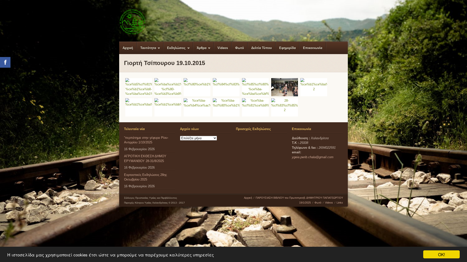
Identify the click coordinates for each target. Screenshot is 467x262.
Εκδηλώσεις (175, 50)
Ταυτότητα (146, 50)
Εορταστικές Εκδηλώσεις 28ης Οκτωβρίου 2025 (145, 177)
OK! (441, 254)
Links (340, 202)
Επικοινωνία (312, 48)
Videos (222, 48)
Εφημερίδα (287, 48)
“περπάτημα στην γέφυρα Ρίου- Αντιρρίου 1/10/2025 (146, 140)
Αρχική (128, 48)
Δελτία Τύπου (261, 48)
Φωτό (239, 48)
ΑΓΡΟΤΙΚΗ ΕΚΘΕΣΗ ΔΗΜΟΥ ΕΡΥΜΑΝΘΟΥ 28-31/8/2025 (145, 158)
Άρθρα (200, 50)
